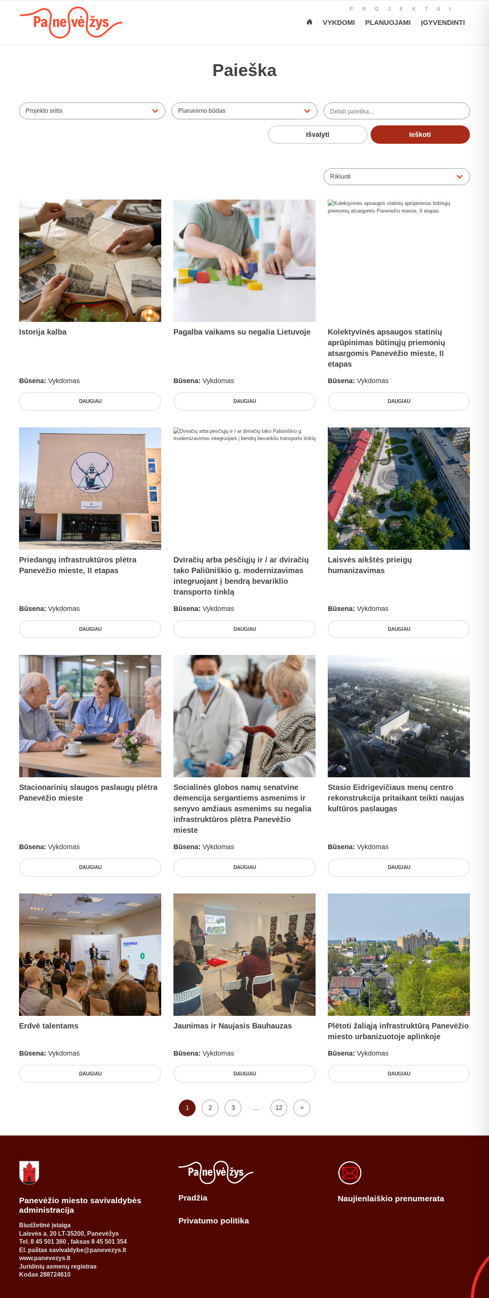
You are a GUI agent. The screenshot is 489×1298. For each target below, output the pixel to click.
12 (278, 1108)
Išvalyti (317, 134)
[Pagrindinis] (309, 22)
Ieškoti (420, 134)
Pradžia (192, 1197)
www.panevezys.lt (44, 1258)
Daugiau (90, 401)
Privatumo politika (213, 1220)
